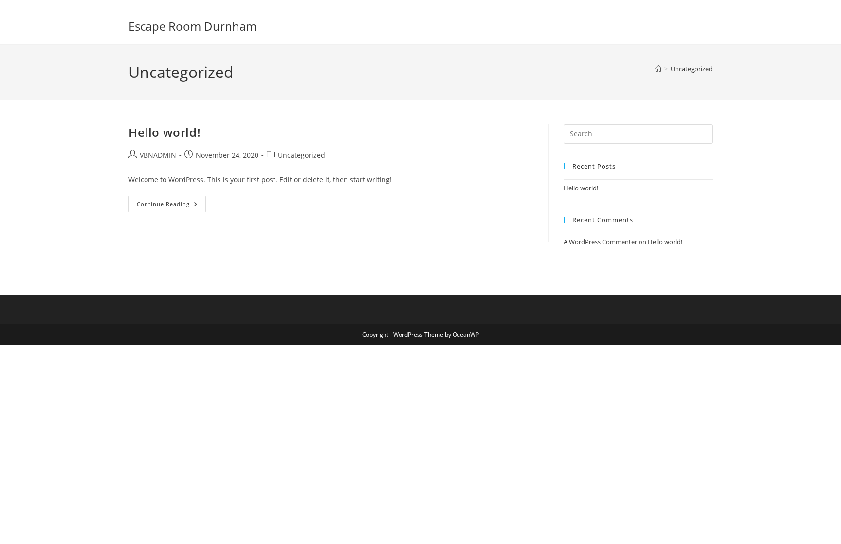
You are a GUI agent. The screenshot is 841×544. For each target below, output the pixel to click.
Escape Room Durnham (192, 26)
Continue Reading (171, 201)
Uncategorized (692, 68)
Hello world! (164, 132)
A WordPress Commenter (600, 241)
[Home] (658, 68)
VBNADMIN (158, 155)
